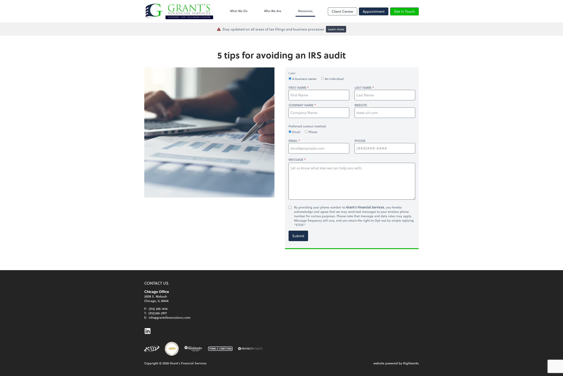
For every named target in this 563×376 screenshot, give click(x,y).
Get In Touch (404, 11)
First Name (297, 87)
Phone (312, 132)
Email (296, 132)
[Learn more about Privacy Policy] (250, 349)
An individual (334, 78)
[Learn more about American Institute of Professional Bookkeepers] (172, 349)
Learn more (336, 29)
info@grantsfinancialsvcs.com (169, 317)
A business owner (304, 78)
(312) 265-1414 (158, 308)
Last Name (363, 87)
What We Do (238, 11)
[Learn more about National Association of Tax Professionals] (151, 349)
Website (361, 105)
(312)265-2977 (157, 313)
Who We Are (272, 11)
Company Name (301, 105)
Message (296, 159)
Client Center (342, 11)
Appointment (374, 11)
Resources (305, 11)
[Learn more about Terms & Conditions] (220, 349)
